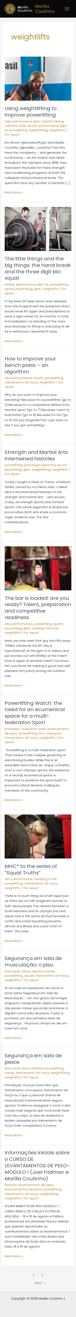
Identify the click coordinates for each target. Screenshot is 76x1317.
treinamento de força (21, 382)
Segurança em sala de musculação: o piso (33, 961)
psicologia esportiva (40, 465)
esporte (37, 971)
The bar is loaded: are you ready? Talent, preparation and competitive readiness (38, 608)
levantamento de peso (36, 1185)
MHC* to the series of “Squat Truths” (31, 869)
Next (40, 1283)
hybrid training (53, 121)
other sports (28, 126)
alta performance (18, 378)
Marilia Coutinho (44, 8)
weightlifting (38, 130)
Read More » (14, 192)
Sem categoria (49, 733)
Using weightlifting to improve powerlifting (31, 111)
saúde (29, 976)
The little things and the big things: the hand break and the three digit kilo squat (38, 268)
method (11, 126)
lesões (10, 284)
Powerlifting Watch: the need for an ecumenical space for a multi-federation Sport (35, 713)
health (38, 378)
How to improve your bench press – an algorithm (30, 365)
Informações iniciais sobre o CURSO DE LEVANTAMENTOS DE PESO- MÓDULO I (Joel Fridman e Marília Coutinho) (37, 1165)
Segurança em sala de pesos (33, 1058)
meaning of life (45, 879)
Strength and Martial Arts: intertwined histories (37, 455)
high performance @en (22, 121)
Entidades (12, 729)
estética (37, 1068)
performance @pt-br (32, 284)
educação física (17, 971)
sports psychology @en (23, 289)
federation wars (33, 729)
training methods (45, 628)
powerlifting (18, 130)
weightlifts (57, 130)
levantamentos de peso (23, 1189)
